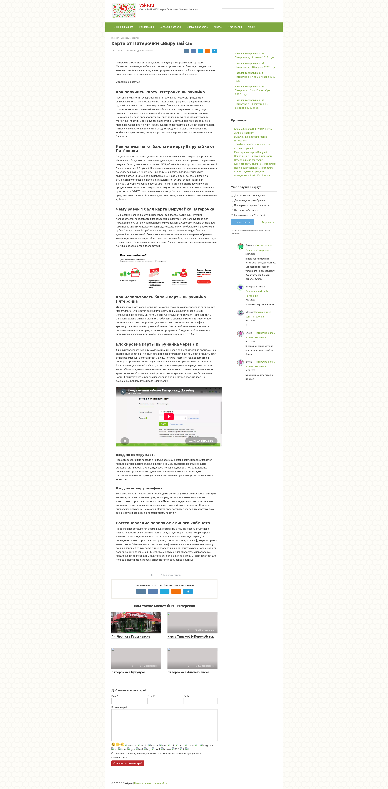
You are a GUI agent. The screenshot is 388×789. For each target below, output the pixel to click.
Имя (114, 696)
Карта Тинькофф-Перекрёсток (190, 636)
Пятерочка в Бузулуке (128, 672)
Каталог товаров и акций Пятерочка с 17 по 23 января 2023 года (255, 76)
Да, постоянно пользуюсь (249, 195)
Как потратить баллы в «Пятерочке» (255, 163)
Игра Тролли (235, 26)
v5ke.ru (146, 5)
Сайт (186, 696)
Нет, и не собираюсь (246, 210)
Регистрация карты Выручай (251, 152)
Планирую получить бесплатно (252, 205)
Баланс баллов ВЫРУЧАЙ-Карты (253, 129)
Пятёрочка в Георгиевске (130, 636)
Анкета (218, 26)
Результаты (268, 222)
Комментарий (119, 707)
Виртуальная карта (197, 26)
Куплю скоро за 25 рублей (249, 215)
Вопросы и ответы (170, 26)
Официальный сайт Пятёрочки (252, 175)
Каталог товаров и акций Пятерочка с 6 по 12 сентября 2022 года (252, 90)
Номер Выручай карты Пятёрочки (253, 167)
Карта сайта (160, 783)
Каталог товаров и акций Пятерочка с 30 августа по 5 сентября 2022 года (251, 103)
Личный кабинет (123, 26)
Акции (251, 26)
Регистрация (146, 26)
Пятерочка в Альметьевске (188, 672)
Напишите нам (142, 783)
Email (151, 696)
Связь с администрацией (249, 171)
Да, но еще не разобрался (249, 200)
